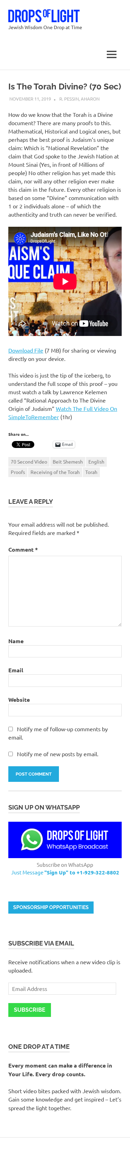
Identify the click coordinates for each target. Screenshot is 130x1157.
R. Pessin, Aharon (79, 99)
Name (16, 641)
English (96, 461)
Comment (23, 549)
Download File (25, 350)
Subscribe (29, 1010)
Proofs (18, 472)
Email (15, 670)
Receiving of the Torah (55, 472)
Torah (91, 472)
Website (19, 699)
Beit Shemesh (68, 461)
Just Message (65, 872)
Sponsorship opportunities (51, 907)
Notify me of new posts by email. (57, 753)
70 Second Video (29, 461)
